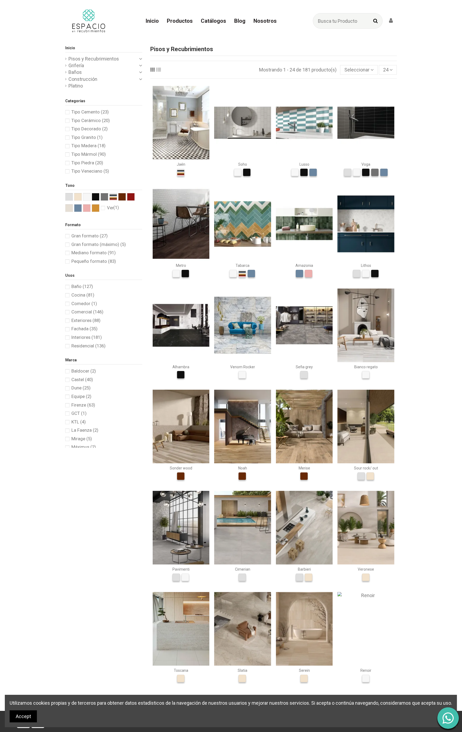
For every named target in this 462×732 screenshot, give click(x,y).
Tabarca (242, 265)
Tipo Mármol (88, 154)
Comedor (84, 303)
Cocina (82, 295)
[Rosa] (308, 273)
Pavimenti (181, 569)
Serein (304, 670)
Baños (75, 72)
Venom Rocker (242, 367)
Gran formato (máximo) (98, 244)
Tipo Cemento (90, 112)
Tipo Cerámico (90, 120)
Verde (113, 207)
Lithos (366, 265)
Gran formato (89, 235)
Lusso (304, 164)
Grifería (76, 65)
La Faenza (84, 430)
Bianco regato (366, 367)
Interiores (86, 337)
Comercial (87, 311)
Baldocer (83, 371)
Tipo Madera (88, 145)
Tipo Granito (87, 137)
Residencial (88, 345)
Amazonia (304, 265)
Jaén (181, 164)
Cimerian (242, 569)
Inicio (70, 48)
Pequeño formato (93, 261)
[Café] (180, 476)
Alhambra (180, 367)
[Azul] (313, 172)
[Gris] (347, 172)
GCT (79, 413)
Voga (365, 164)
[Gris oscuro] (375, 172)
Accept (23, 716)
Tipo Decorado (89, 128)
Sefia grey (304, 367)
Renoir (365, 670)
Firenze (83, 405)
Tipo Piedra (87, 162)
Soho (242, 164)
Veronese (366, 569)
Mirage (81, 438)
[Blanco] (237, 172)
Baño (82, 286)
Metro (181, 265)
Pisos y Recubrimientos (93, 59)
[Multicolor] (180, 172)
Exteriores (86, 320)
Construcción (82, 79)
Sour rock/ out (366, 468)
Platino (75, 86)
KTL (78, 421)
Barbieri (304, 569)
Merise (304, 468)
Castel (82, 379)
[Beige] (370, 476)
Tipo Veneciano (90, 171)
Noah (242, 468)
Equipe (81, 396)
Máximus (83, 447)
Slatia (242, 670)
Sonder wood (181, 468)
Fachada (84, 328)
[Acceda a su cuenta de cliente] (390, 20)
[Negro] (247, 172)
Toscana (181, 670)
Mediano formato (93, 252)
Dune (81, 387)
